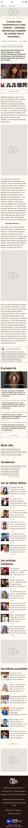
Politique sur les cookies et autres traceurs (13, 794)
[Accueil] (12, 2)
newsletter (26, 2)
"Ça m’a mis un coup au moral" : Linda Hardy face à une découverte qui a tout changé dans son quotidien (18, 525)
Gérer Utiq (18, 810)
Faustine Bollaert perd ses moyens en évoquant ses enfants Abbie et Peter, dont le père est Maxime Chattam (18, 630)
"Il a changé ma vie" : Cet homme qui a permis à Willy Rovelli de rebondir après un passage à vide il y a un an (18, 537)
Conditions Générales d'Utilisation (13, 788)
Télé (20, 452)
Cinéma (8, 454)
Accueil (2, 18)
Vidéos (24, 452)
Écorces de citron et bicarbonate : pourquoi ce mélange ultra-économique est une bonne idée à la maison (18, 677)
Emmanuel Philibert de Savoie (17, 466)
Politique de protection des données (13, 799)
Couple (19, 454)
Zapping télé (4, 452)
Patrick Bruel (4, 466)
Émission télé (13, 452)
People (3, 449)
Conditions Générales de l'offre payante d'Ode (14, 804)
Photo (2, 454)
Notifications (9, 810)
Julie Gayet (16, 474)
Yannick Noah (14, 471)
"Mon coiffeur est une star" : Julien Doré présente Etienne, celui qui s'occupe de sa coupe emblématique (18, 734)
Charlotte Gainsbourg (21, 18)
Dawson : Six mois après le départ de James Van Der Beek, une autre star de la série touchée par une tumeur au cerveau (17, 689)
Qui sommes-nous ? (7, 791)
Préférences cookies (14, 813)
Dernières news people (10, 18)
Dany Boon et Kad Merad (16, 104)
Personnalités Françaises (13, 449)
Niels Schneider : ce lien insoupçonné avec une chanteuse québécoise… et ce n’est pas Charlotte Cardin (18, 723)
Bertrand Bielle (11, 349)
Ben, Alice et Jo (10, 215)
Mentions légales (20, 791)
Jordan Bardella (5, 471)
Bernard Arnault (15, 469)
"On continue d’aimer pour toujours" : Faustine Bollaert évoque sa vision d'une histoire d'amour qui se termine (18, 596)
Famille (14, 454)
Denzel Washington (6, 474)
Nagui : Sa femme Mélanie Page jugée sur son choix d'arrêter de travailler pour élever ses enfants (17, 618)
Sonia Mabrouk (5, 469)
